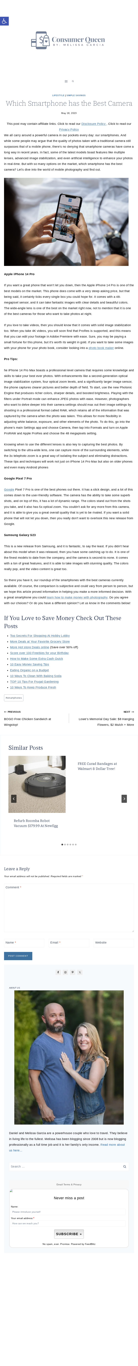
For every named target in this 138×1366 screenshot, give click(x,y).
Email (55, 942)
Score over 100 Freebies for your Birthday (39, 653)
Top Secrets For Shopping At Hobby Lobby (40, 635)
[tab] (62, 844)
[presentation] (37, 784)
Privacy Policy (69, 129)
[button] (4, 21)
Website (101, 942)
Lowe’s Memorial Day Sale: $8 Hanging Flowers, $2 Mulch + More (106, 718)
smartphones (14, 697)
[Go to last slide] (13, 799)
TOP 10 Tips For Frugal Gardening (34, 681)
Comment (13, 887)
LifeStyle (58, 95)
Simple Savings (76, 95)
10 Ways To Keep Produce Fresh (33, 687)
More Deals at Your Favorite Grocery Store (40, 641)
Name (11, 942)
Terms (66, 1184)
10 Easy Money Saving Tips (29, 664)
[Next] (124, 799)
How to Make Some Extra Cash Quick (36, 658)
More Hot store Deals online (29, 647)
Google (9, 489)
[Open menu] (66, 81)
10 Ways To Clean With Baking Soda (35, 676)
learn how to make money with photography (77, 597)
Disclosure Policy (93, 123)
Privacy (77, 1184)
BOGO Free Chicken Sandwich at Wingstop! (27, 718)
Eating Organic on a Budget (29, 670)
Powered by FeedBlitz (83, 1244)
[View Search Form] (73, 81)
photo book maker (101, 348)
